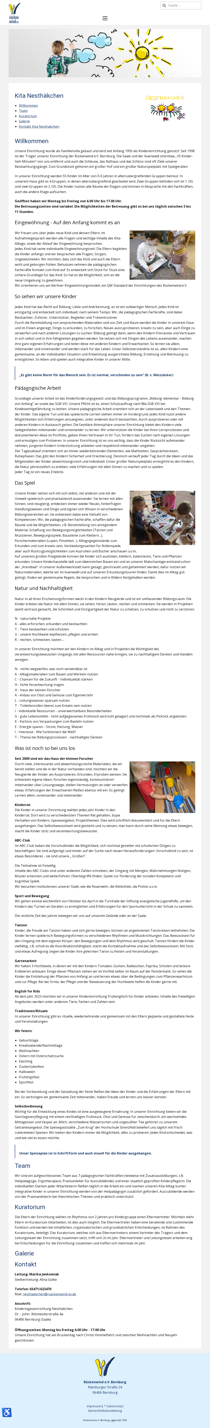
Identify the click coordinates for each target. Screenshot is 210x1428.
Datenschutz (115, 1406)
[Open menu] (105, 18)
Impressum (94, 1406)
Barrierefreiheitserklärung (105, 1411)
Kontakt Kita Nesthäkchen (39, 126)
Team (23, 110)
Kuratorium (28, 116)
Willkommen (28, 105)
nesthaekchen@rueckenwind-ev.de (49, 1294)
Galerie (24, 121)
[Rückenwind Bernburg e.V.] (14, 13)
